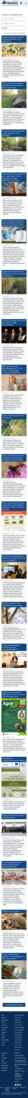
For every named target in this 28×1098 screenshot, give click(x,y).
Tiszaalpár (3, 1070)
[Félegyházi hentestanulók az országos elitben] (14, 827)
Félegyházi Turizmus (19, 1071)
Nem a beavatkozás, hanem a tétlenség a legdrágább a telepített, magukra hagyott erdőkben (13, 506)
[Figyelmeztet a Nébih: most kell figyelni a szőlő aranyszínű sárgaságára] (14, 285)
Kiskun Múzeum (18, 1079)
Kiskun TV (17, 1081)
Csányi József (18, 1022)
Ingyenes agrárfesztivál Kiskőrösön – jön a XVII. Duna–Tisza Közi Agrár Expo (14, 694)
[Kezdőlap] (10, 2)
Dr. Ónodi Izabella (19, 1030)
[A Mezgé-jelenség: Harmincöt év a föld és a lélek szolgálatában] (14, 334)
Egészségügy (4, 1020)
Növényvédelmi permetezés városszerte (13, 417)
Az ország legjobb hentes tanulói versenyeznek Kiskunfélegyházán (12, 865)
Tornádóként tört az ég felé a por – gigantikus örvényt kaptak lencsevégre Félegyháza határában (13, 177)
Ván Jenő (17, 1049)
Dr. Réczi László (18, 1032)
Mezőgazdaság (5, 1040)
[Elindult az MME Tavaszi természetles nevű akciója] (14, 615)
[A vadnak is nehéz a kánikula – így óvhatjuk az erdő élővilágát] (14, 144)
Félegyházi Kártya (19, 1068)
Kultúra (3, 1037)
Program (3, 1042)
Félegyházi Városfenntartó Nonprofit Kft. (18, 1075)
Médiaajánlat (22, 1087)
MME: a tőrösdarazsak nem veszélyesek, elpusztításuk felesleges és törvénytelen (12, 458)
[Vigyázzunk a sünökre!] (14, 921)
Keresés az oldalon (19, 1055)
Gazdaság (3, 1025)
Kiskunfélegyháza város (20, 1058)
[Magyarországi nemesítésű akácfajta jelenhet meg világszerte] (14, 50)
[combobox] (11, 28)
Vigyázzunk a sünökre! (10, 911)
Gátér (2, 1060)
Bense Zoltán (18, 1020)
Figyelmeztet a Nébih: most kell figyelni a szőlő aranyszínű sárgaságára (14, 274)
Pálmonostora (4, 1065)
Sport (2, 1044)
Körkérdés (3, 1032)
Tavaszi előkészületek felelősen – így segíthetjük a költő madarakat (13, 956)
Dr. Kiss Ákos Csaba (19, 1027)
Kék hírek (3, 1030)
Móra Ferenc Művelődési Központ (20, 1065)
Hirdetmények (4, 1027)
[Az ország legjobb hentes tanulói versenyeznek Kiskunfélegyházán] (14, 876)
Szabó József (18, 1044)
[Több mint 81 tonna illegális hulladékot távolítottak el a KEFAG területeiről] (14, 98)
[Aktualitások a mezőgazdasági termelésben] (14, 780)
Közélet (3, 1035)
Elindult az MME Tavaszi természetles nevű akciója (12, 604)
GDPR (20, 1094)
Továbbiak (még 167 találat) (14, 1005)
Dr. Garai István (18, 1025)
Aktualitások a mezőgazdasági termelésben (14, 759)
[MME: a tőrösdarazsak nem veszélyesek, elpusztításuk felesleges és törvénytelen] (14, 469)
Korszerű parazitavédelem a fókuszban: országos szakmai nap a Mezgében (13, 558)
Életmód (3, 1022)
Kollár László (18, 1042)
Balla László (18, 1017)
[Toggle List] (23, 28)
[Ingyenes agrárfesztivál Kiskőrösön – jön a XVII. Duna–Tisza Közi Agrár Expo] (14, 716)
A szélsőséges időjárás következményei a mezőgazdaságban (11, 647)
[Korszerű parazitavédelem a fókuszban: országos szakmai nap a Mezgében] (14, 570)
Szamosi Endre (18, 1047)
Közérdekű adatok (15, 1088)
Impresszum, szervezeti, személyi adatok (8, 1089)
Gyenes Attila (18, 1035)
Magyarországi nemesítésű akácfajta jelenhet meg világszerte (13, 39)
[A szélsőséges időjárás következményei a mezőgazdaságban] (14, 659)
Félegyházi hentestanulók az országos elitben (13, 816)
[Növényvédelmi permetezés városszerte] (14, 427)
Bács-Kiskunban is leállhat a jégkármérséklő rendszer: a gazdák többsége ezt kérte (13, 223)
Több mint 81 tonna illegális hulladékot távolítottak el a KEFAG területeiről (12, 85)
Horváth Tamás (18, 1040)
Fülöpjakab (4, 1058)
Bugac (3, 1055)
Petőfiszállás (4, 1068)
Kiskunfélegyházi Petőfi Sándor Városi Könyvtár (20, 1061)
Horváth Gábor (18, 1037)
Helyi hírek (3, 1017)
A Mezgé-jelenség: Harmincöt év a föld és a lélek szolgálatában (13, 323)
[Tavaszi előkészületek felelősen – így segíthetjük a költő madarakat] (14, 969)
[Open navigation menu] (21, 3)
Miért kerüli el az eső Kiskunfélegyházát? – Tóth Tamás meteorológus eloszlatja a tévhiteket (12, 369)
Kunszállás (4, 1063)
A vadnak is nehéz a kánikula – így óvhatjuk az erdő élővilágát (13, 133)
